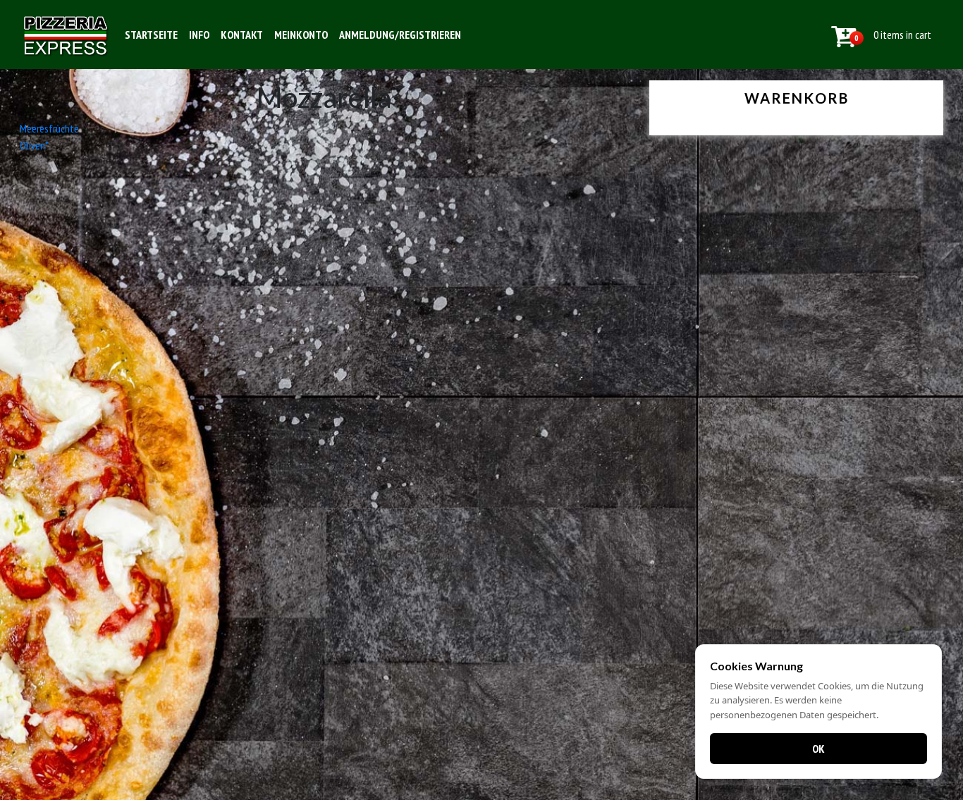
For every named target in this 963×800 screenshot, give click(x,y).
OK (818, 748)
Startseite (151, 34)
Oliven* (34, 145)
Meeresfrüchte (49, 128)
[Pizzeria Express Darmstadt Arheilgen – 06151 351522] (66, 34)
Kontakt (242, 34)
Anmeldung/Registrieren (400, 34)
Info (199, 34)
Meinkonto (301, 34)
